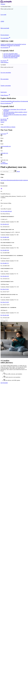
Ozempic (3, 101)
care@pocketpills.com (6, 146)
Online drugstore (7, 563)
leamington (10, 180)
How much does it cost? (8, 113)
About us (3, 127)
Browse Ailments (11, 127)
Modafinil (5, 599)
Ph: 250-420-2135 (5, 276)
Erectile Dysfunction (14, 44)
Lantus (15, 101)
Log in (3, 162)
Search (18, 171)
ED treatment (6, 528)
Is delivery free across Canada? (10, 57)
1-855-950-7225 (4, 153)
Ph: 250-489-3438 (5, 237)
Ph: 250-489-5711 (5, 263)
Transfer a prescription (8, 562)
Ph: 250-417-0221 (5, 289)
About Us (5, 633)
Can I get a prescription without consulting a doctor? (15, 112)
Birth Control (6, 45)
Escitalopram (24, 101)
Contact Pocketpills (7, 634)
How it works (4, 120)
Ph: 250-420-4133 (5, 224)
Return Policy (4, 681)
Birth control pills (7, 530)
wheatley (21, 180)
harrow (2, 180)
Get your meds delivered (6, 211)
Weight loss (6, 526)
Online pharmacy (7, 561)
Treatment (3, 4)
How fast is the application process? (11, 56)
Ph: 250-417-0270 (5, 302)
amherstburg (16, 180)
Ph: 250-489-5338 (5, 250)
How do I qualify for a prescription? (11, 55)
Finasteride (7, 101)
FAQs (6, 127)
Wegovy (19, 101)
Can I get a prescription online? (10, 53)
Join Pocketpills (4, 163)
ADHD (8, 44)
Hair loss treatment (7, 527)
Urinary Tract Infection (14, 45)
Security (2, 674)
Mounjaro (5, 600)
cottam (24, 180)
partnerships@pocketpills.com (7, 460)
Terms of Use (4, 676)
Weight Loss (3, 44)
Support (2, 122)
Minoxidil (12, 101)
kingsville (6, 180)
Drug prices (6, 565)
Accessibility (6, 638)
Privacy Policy (4, 679)
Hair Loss (21, 44)
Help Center (6, 635)
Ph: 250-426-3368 (5, 315)
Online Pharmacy (4, 62)
